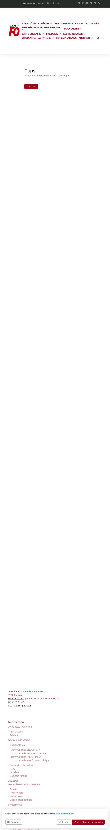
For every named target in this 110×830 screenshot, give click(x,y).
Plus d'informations (65, 813)
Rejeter (65, 822)
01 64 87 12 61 (53, 3)
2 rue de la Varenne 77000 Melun (48, 3)
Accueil (32, 86)
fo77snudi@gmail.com (58, 3)
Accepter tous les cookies (90, 822)
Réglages (15, 822)
